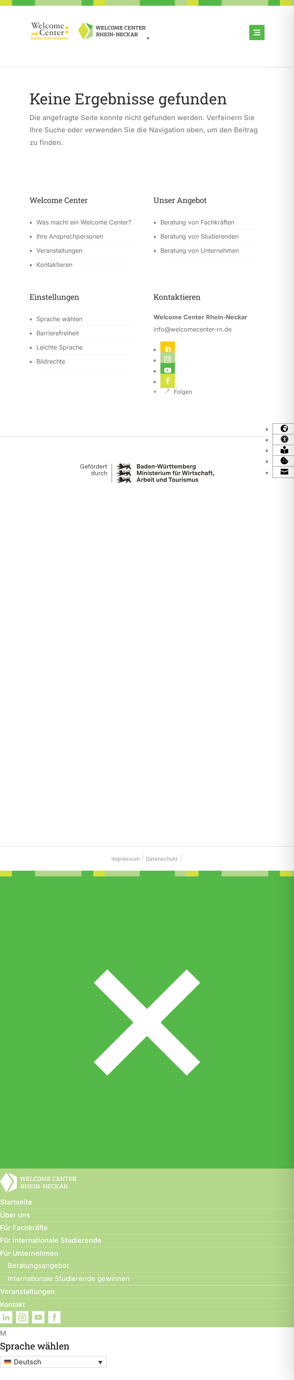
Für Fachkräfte (24, 1228)
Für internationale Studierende (50, 1240)
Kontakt (12, 1304)
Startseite (16, 1202)
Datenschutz (162, 858)
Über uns (15, 1215)
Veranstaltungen (27, 1291)
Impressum (125, 858)
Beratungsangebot (38, 1265)
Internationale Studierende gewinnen (69, 1278)
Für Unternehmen (29, 1253)
